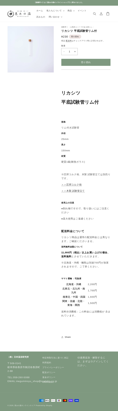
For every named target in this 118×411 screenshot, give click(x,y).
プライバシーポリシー (53, 367)
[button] (55, 11)
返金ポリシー (48, 377)
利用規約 (46, 362)
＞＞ (71, 184)
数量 (63, 46)
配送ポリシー (48, 372)
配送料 (69, 41)
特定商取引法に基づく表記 (55, 358)
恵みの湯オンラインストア (25, 405)
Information (48, 382)
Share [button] (68, 337)
